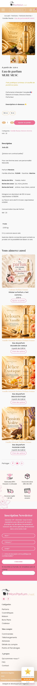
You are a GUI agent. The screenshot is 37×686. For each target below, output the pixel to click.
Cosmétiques (7, 613)
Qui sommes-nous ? (10, 658)
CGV (2, 676)
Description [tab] (7, 143)
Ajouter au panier (24, 122)
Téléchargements (9, 637)
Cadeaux (12, 289)
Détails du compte (9, 644)
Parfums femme (25, 16)
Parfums (14, 16)
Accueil (7, 16)
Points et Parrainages (11, 648)
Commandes (7, 634)
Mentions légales (7, 673)
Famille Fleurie (7, 18)
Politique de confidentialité (11, 679)
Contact (5, 665)
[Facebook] (13, 463)
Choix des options (18, 351)
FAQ (3, 662)
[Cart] (35, 9)
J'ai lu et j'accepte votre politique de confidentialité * (16, 555)
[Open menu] (3, 10)
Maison (5, 616)
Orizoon (32, 684)
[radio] (5, 113)
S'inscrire (18, 562)
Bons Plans (6, 620)
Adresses (6, 641)
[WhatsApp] (22, 463)
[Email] (17, 463)
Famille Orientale (8, 340)
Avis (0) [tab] (5, 147)
